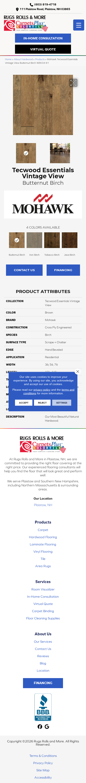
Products (40, 59)
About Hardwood (23, 59)
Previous (6, 151)
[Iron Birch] (34, 240)
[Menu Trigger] (78, 25)
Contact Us (24, 270)
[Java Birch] (69, 240)
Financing (63, 270)
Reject (42, 402)
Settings (61, 402)
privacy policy (41, 389)
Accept (23, 402)
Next (80, 151)
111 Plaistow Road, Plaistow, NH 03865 (45, 9)
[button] (43, 38)
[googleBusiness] (47, 726)
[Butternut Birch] (17, 240)
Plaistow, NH (43, 505)
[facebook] (40, 726)
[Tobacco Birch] (52, 240)
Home (8, 59)
